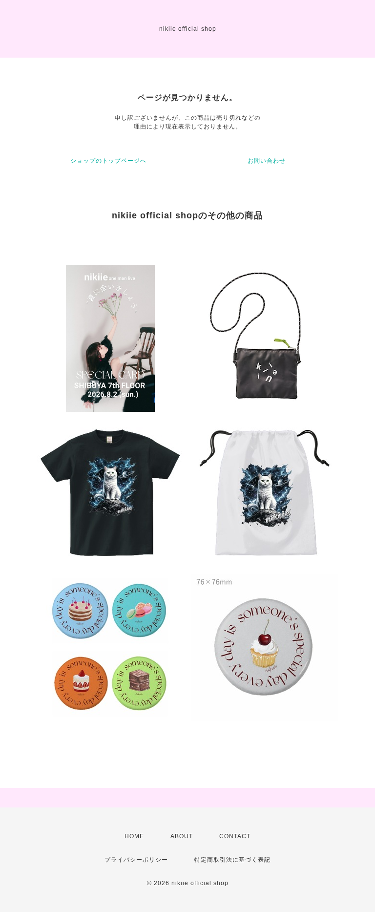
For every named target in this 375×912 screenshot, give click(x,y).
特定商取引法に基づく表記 (232, 859)
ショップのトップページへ (108, 160)
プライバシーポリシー (136, 859)
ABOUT (181, 836)
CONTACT (234, 836)
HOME (134, 836)
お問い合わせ (267, 160)
